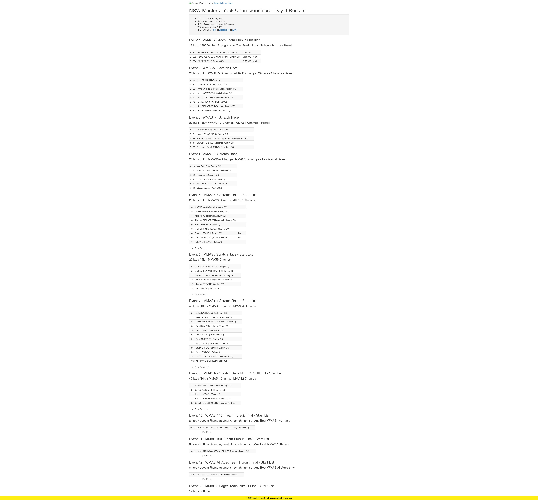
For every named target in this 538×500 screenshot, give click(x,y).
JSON (234, 29)
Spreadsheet (224, 29)
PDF (215, 29)
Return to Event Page (223, 2)
